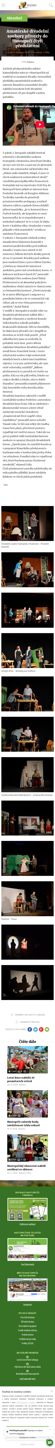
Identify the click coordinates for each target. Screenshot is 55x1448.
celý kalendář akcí (27, 1379)
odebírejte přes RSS (30, 1022)
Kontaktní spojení (27, 1326)
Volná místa (27, 1334)
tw (35, 1029)
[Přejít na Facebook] (27, 1289)
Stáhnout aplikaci (28, 1224)
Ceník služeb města (27, 1330)
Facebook (27, 1304)
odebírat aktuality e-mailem (30, 1015)
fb (30, 1029)
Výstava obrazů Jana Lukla (27, 1366)
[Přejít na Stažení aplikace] (27, 1209)
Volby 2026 (27, 1343)
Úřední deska (27, 1321)
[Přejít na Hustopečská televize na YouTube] (27, 1249)
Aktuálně (14, 18)
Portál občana (28, 1317)
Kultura (30, 62)
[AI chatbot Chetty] (50, 1443)
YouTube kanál (27, 1264)
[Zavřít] (51, 1391)
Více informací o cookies (26, 1402)
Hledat (51, 5)
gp (41, 1029)
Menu (3, 5)
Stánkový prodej (27, 1339)
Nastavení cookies (27, 1444)
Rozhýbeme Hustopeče (27, 1373)
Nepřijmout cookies (27, 1437)
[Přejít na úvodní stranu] (27, 5)
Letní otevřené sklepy (27, 1359)
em (47, 1029)
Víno (29, 1173)
